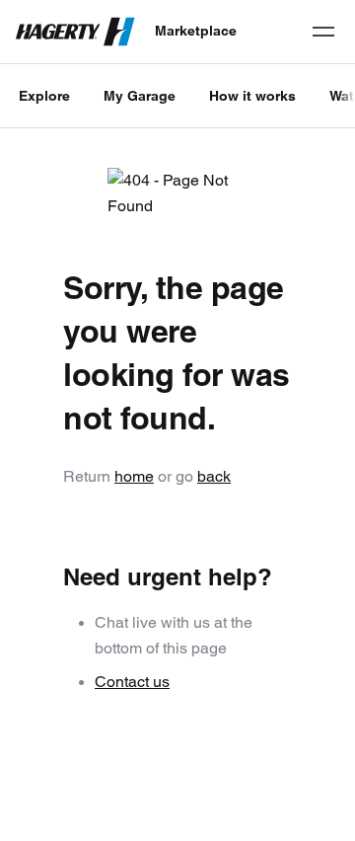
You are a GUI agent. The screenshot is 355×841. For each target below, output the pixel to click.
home (134, 476)
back (214, 476)
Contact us (132, 681)
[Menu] (323, 31)
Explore (44, 96)
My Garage (140, 96)
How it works (252, 96)
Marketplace (196, 30)
